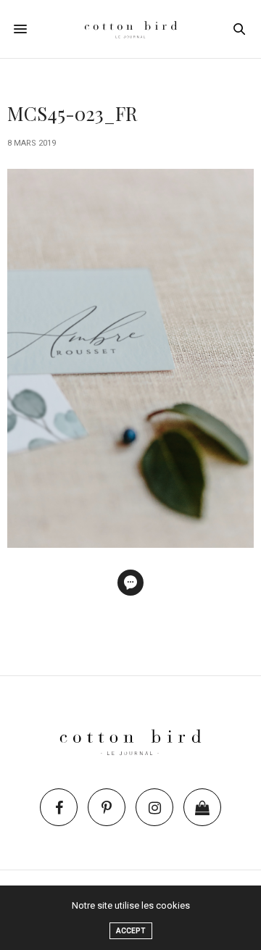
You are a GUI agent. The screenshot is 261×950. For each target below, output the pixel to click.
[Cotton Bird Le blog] (131, 28)
